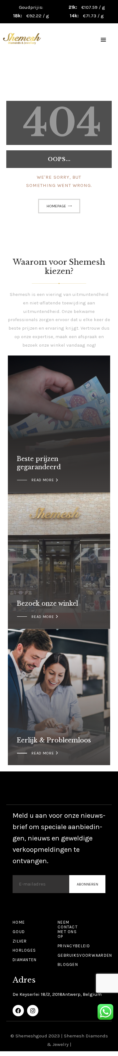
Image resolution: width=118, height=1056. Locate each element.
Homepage (56, 206)
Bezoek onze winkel (47, 603)
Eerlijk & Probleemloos (54, 740)
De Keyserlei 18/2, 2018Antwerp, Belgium (57, 994)
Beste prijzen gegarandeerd (39, 463)
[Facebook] (18, 1010)
